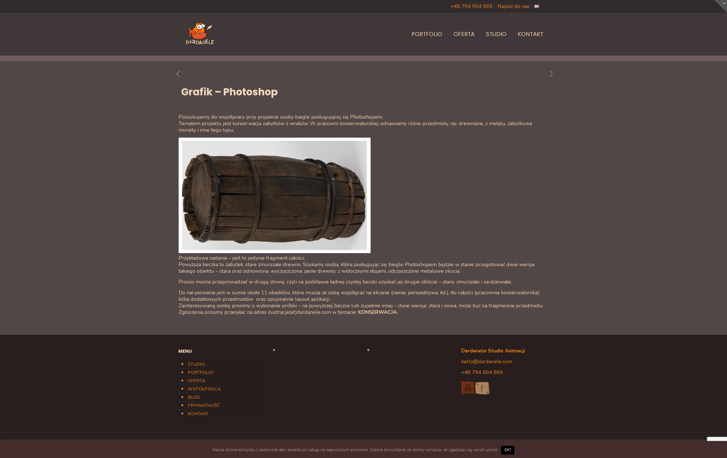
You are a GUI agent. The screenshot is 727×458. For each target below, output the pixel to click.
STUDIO (196, 364)
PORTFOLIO (200, 372)
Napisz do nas (513, 6)
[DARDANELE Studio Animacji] (199, 34)
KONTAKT (198, 414)
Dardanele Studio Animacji (493, 350)
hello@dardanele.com (486, 361)
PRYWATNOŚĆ (204, 405)
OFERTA (196, 381)
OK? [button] (507, 450)
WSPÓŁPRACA (204, 389)
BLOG (194, 397)
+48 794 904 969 (471, 6)
